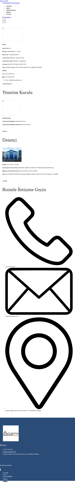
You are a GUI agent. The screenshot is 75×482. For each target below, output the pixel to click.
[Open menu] (3, 20)
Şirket (8, 8)
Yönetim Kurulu (11, 10)
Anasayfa (9, 6)
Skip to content (4, 1)
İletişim (8, 14)
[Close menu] (0, 470)
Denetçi (8, 12)
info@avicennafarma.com (9, 452)
